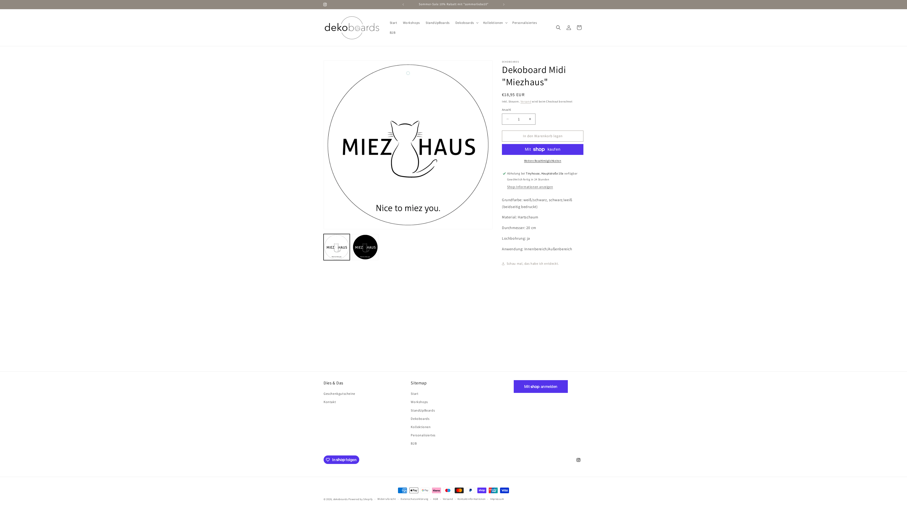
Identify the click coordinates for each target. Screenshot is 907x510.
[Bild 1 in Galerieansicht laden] (337, 247)
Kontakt (330, 402)
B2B (414, 443)
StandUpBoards (423, 410)
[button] (466, 23)
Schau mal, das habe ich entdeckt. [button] (533, 263)
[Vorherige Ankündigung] (403, 4)
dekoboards (340, 499)
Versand (526, 101)
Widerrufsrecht (386, 499)
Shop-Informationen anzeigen (530, 187)
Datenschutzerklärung (414, 499)
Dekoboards (420, 418)
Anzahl (506, 110)
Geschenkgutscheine (339, 393)
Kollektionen (421, 427)
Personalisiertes (423, 435)
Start (414, 393)
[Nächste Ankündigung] (504, 4)
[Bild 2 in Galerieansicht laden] (365, 247)
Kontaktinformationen (471, 499)
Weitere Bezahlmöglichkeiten (542, 160)
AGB (435, 499)
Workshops (419, 402)
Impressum (497, 499)
